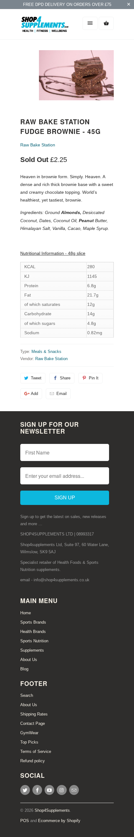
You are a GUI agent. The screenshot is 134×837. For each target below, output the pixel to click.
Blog (24, 669)
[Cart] (106, 23)
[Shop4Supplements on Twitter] (25, 790)
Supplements (32, 650)
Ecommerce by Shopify (59, 820)
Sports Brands (33, 622)
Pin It (93, 378)
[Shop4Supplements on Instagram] (61, 790)
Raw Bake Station (37, 144)
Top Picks (29, 742)
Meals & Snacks (46, 351)
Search (26, 695)
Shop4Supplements (52, 810)
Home (25, 613)
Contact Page (32, 723)
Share (65, 378)
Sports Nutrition (34, 641)
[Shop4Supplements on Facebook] (37, 790)
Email (61, 393)
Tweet (36, 378)
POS (24, 820)
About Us (28, 659)
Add (34, 393)
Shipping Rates (34, 714)
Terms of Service (35, 751)
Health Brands (33, 631)
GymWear (29, 732)
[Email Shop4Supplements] (74, 790)
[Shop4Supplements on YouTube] (49, 790)
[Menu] (90, 23)
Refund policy (32, 761)
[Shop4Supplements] (45, 26)
